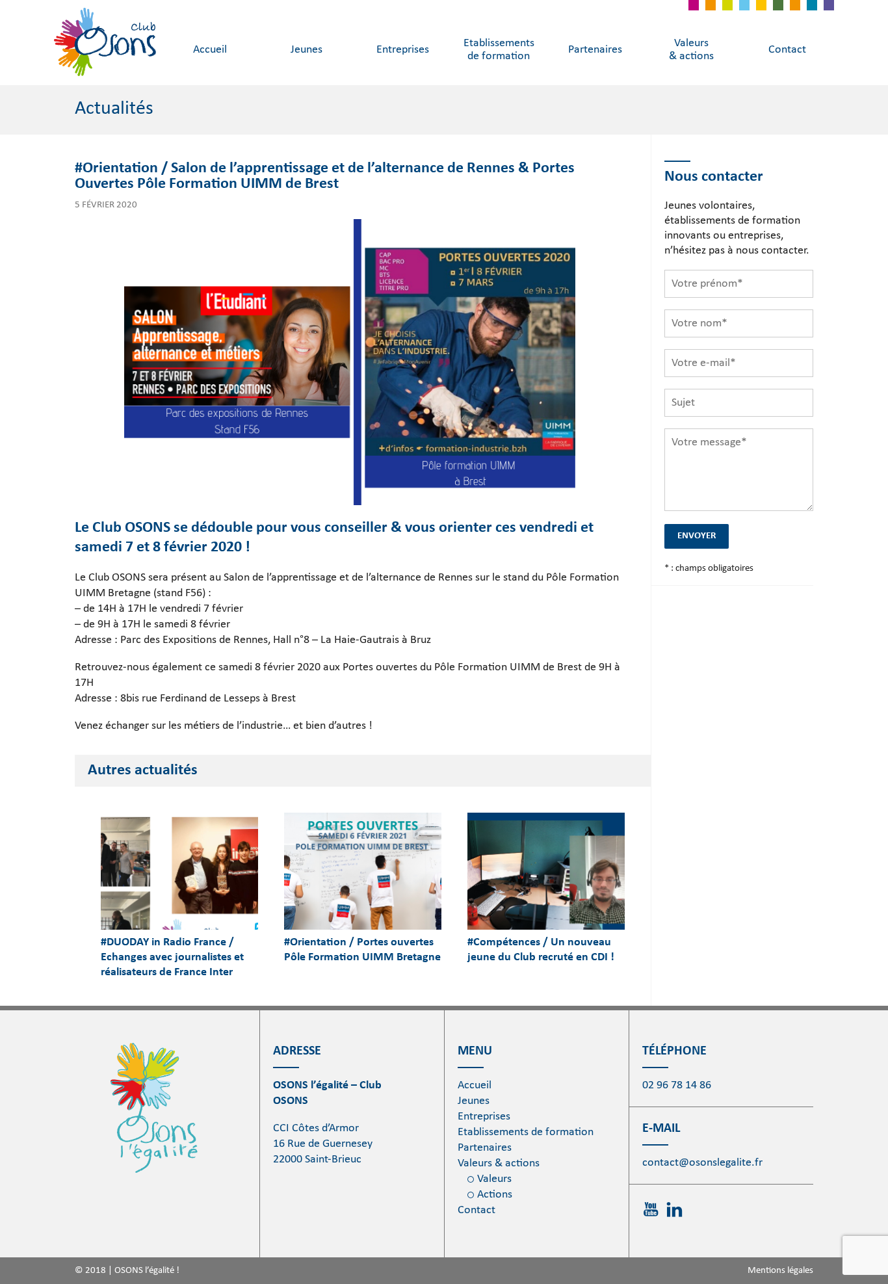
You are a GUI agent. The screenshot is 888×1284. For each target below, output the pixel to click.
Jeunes (306, 50)
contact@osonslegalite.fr (702, 1163)
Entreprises (402, 50)
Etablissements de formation (499, 49)
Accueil (210, 50)
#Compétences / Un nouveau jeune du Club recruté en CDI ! (540, 949)
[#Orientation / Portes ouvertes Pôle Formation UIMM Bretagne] (362, 871)
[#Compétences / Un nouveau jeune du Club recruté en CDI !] (546, 871)
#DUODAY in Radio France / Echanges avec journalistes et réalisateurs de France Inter (172, 957)
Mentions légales (780, 1271)
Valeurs (494, 1179)
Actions (494, 1194)
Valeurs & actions (691, 49)
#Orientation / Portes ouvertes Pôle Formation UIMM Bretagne (362, 949)
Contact (787, 50)
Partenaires (595, 50)
